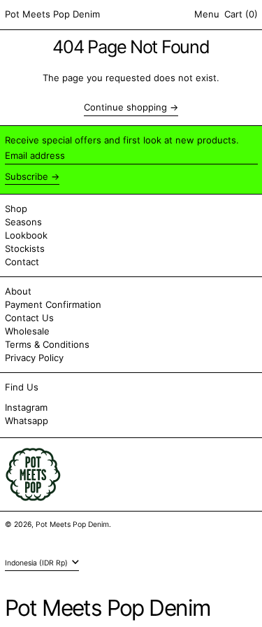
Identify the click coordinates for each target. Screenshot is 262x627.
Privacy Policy (34, 357)
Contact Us (29, 317)
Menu (206, 14)
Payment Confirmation (53, 304)
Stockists (25, 248)
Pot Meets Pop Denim (52, 14)
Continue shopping (125, 107)
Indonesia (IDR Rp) (37, 563)
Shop (16, 208)
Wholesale (27, 331)
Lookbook (26, 235)
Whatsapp (26, 421)
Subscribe (26, 176)
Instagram (26, 407)
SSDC (46, 537)
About (18, 291)
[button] (241, 14)
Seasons (23, 221)
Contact (22, 261)
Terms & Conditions (47, 344)
